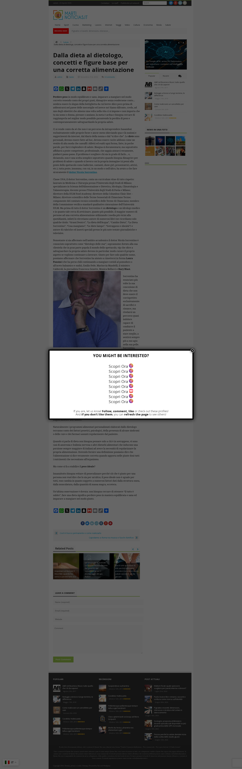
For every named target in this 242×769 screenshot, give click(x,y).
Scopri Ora (119, 366)
